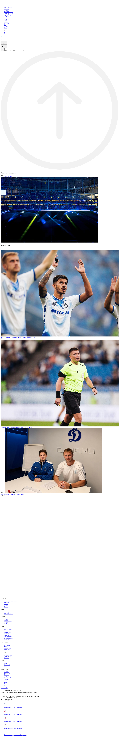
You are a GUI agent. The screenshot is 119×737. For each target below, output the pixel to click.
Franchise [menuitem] (6, 633)
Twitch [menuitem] (5, 680)
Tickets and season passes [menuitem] (10, 601)
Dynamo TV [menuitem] (7, 665)
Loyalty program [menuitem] (8, 638)
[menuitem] (61, 7)
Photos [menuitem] (5, 666)
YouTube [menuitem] (6, 672)
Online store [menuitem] (7, 612)
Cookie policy (4, 688)
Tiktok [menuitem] (5, 676)
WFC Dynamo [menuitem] (7, 621)
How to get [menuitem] (7, 645)
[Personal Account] (2, 40)
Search (6, 50)
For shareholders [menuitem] (8, 636)
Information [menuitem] (7, 649)
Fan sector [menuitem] (6, 639)
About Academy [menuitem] (8, 655)
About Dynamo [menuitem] (8, 629)
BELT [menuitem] (5, 683)
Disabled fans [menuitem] (7, 648)
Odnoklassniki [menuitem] (7, 678)
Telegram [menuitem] (6, 675)
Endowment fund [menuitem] (8, 635)
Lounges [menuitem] (6, 604)
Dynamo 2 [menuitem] (6, 622)
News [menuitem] (5, 663)
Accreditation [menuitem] (7, 632)
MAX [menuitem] (5, 685)
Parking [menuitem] (6, 605)
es (4, 33)
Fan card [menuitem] (6, 607)
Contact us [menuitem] (6, 630)
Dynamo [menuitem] (6, 619)
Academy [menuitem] (6, 623)
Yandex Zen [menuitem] (7, 679)
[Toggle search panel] (4, 43)
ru (4, 32)
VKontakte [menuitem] (7, 673)
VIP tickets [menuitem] (6, 602)
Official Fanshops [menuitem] (8, 614)
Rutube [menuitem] (6, 682)
